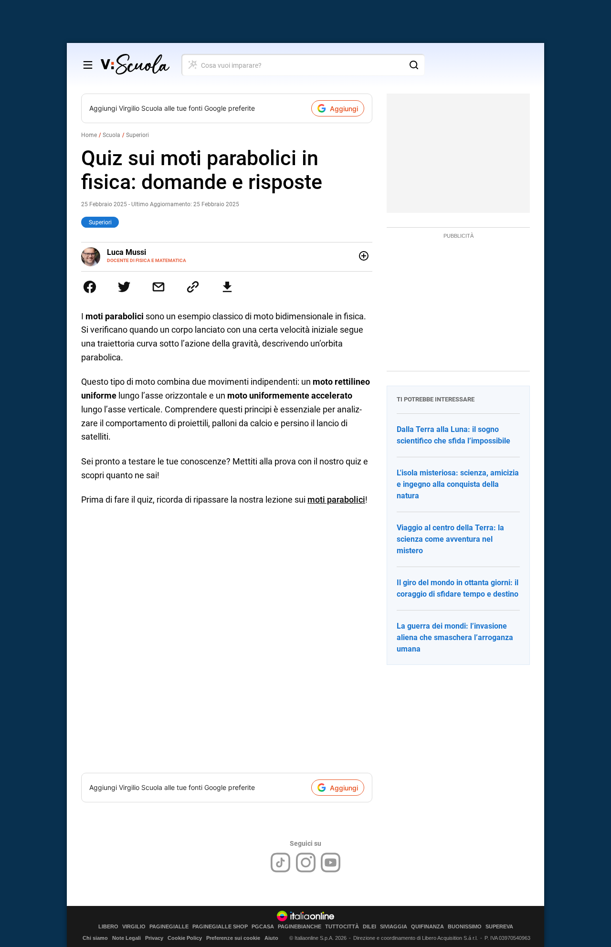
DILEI (369, 926)
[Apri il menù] (88, 65)
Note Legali (126, 938)
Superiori (137, 135)
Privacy (154, 938)
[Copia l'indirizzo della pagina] (192, 286)
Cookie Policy (185, 938)
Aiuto (271, 938)
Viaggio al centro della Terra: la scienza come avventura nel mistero (450, 539)
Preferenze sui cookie (233, 938)
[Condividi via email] (158, 286)
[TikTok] (280, 862)
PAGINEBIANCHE (299, 926)
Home (89, 135)
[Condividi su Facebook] (89, 286)
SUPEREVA (499, 926)
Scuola (111, 135)
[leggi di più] (363, 255)
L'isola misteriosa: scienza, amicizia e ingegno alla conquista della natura (458, 484)
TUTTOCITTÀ (342, 926)
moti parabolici (336, 500)
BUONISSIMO (465, 926)
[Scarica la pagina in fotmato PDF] (227, 286)
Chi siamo (95, 938)
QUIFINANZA (427, 926)
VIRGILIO (134, 926)
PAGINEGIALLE (169, 926)
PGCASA (263, 926)
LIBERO (108, 926)
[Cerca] (414, 65)
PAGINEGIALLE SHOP (220, 926)
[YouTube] (330, 862)
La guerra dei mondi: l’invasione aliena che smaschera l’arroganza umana (455, 637)
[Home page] (135, 65)
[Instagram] (306, 862)
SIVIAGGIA (393, 926)
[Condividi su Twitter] (124, 286)
